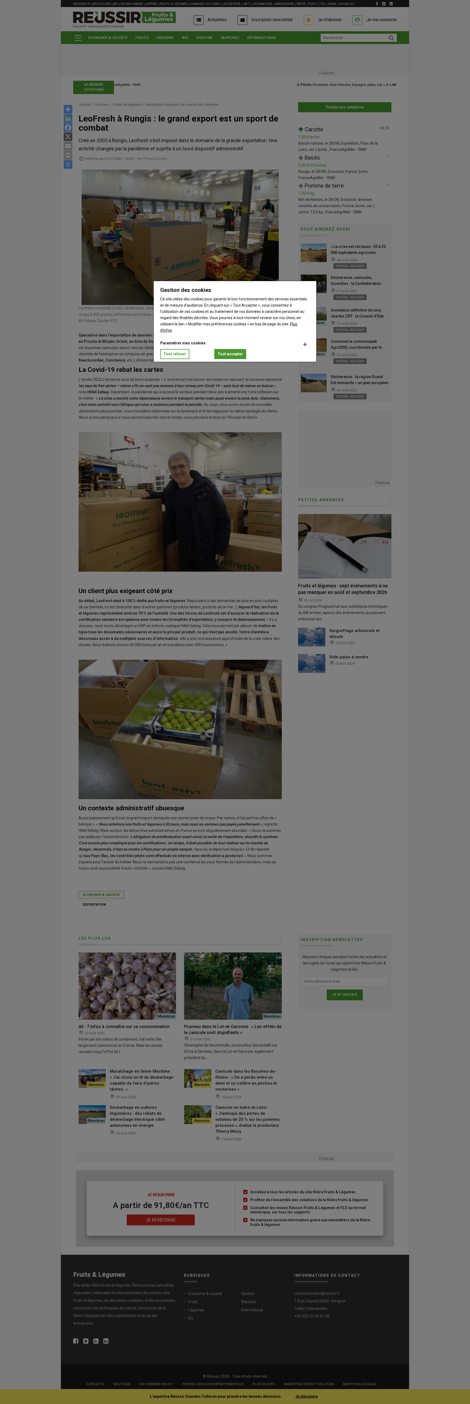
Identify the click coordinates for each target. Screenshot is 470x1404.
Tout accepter (230, 354)
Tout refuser (174, 354)
